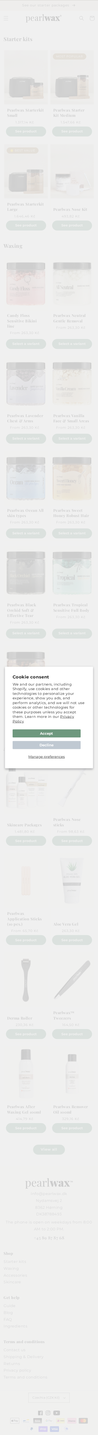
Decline (46, 745)
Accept (46, 733)
